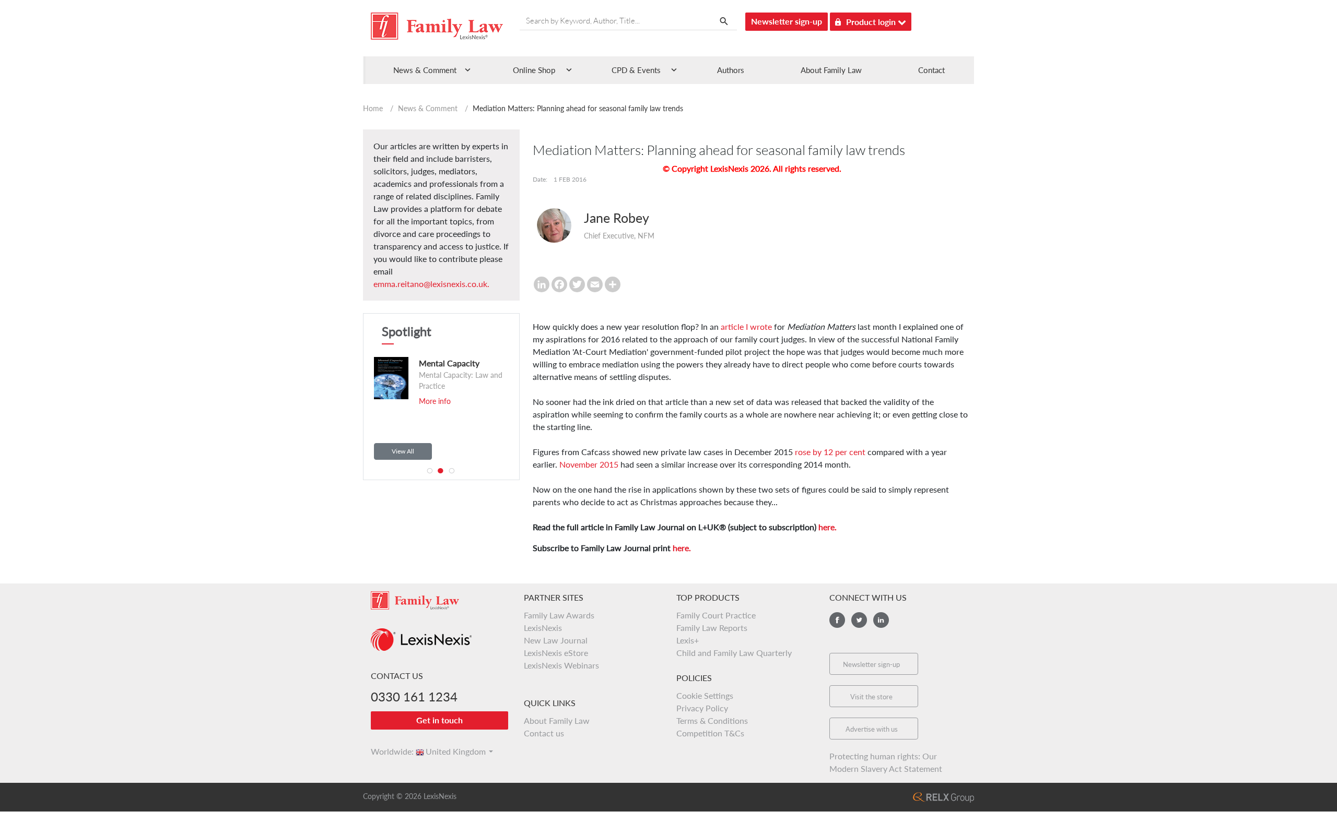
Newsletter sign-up (786, 21)
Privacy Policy (702, 708)
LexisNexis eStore (556, 653)
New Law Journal (556, 640)
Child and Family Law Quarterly (734, 653)
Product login (872, 22)
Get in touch (439, 720)
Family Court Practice (716, 615)
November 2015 (588, 464)
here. (827, 527)
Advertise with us (872, 729)
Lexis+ (687, 640)
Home (373, 108)
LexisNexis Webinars (561, 665)
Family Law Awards (559, 615)
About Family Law (831, 70)
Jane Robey (616, 217)
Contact (931, 70)
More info (398, 401)
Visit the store (871, 697)
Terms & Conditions (712, 720)
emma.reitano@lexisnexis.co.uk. (431, 284)
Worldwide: (387, 751)
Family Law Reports (711, 628)
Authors (730, 70)
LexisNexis (543, 628)
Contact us (544, 733)
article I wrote (746, 326)
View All (403, 451)
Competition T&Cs (710, 733)
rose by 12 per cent (830, 452)
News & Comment (428, 108)
